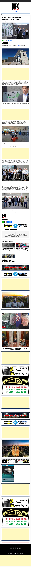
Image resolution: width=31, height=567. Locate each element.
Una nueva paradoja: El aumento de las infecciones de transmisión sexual (8, 249)
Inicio (8, 553)
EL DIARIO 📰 (14, 553)
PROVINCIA (11, 229)
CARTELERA (21, 553)
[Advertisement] (15, 284)
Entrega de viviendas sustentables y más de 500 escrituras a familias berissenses (8, 260)
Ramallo (16, 229)
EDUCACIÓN (7, 229)
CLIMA (11, 553)
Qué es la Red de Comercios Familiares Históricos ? (15, 329)
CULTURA (18, 553)
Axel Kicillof (18, 45)
